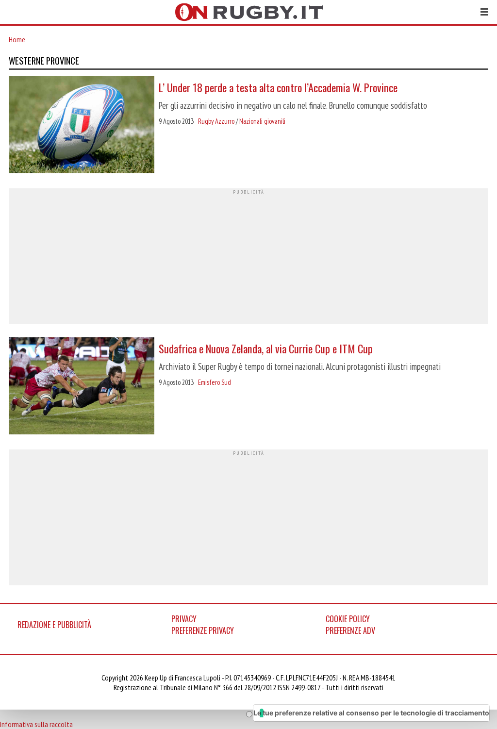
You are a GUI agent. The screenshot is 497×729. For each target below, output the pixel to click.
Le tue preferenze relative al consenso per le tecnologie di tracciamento (371, 713)
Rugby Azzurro (216, 121)
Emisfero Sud (214, 382)
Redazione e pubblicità (54, 624)
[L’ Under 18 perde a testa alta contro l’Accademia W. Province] (81, 125)
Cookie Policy (348, 619)
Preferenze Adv (350, 630)
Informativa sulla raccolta (36, 724)
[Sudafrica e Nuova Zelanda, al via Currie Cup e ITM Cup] (81, 386)
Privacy (184, 619)
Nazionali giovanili (262, 121)
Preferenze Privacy (202, 630)
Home (17, 39)
